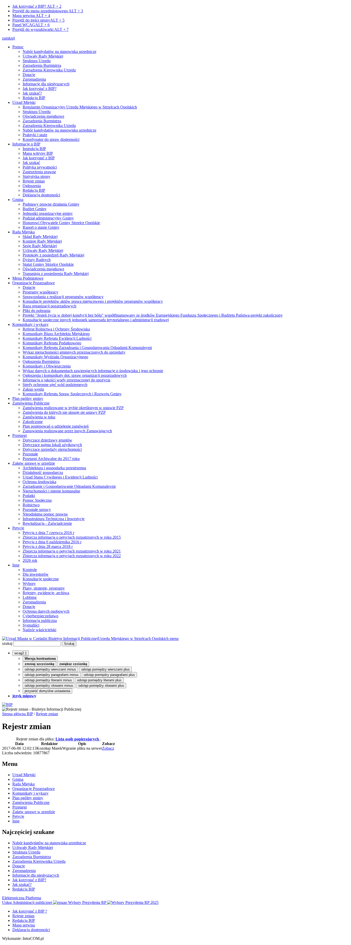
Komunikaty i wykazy (30, 324)
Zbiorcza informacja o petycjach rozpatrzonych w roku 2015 (72, 537)
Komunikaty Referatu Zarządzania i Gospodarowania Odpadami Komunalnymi (87, 347)
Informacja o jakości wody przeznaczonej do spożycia (66, 380)
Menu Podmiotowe (27, 278)
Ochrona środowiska (39, 482)
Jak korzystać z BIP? (36, 6)
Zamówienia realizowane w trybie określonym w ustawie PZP (73, 408)
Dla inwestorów (36, 574)
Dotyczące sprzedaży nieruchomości (52, 449)
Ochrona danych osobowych (46, 611)
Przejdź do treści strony (38, 20)
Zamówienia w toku (39, 417)
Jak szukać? (32, 93)
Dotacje (29, 74)
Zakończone (33, 421)
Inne (16, 565)
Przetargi (19, 435)
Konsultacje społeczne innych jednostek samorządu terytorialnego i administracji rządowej (96, 320)
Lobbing (29, 597)
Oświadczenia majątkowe (43, 116)
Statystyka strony (36, 176)
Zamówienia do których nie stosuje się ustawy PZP (64, 412)
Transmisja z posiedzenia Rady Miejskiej (56, 273)
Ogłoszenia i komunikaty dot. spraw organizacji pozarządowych (75, 375)
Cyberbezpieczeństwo (40, 616)
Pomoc (18, 47)
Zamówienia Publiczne (31, 403)
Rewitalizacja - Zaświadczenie (47, 523)
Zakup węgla (33, 389)
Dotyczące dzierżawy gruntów (47, 440)
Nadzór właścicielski (39, 630)
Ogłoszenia (32, 186)
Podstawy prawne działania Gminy (51, 204)
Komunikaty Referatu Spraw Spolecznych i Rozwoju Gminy (72, 394)
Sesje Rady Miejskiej (40, 246)
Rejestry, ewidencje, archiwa (46, 593)
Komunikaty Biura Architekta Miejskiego (56, 334)
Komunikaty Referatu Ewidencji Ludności (57, 338)
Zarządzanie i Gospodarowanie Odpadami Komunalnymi (69, 486)
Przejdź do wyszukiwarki (40, 29)
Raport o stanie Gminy (41, 227)
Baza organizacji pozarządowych (49, 306)
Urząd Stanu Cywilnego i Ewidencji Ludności (60, 477)
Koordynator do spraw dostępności (51, 139)
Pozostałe (30, 454)
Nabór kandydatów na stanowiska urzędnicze (59, 51)
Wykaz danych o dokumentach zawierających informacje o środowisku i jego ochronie (93, 371)
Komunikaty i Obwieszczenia (47, 366)
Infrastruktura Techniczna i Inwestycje (54, 519)
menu (174, 638)
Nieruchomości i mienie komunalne (51, 491)
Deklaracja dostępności (41, 195)
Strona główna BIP (17, 714)
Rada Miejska (23, 232)
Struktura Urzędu (37, 61)
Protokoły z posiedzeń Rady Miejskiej (53, 255)
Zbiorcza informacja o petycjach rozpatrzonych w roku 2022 (72, 556)
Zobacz (108, 748)
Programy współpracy (40, 292)
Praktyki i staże (35, 135)
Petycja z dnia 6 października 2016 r (52, 542)
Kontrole (30, 569)
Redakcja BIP (34, 98)
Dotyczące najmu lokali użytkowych (52, 445)
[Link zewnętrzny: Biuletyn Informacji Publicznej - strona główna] (7, 704)
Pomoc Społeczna (37, 500)
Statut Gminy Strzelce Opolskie (48, 264)
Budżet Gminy (35, 209)
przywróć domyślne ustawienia (47, 691)
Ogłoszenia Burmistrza (41, 361)
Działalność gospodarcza (43, 472)
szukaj (7, 643)
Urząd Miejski (23, 102)
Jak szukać (31, 162)
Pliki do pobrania (36, 310)
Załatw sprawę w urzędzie (33, 463)
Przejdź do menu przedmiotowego (47, 11)
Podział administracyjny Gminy (48, 218)
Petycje (18, 528)
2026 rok (30, 560)
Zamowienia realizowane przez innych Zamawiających (67, 431)
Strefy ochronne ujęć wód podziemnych (55, 384)
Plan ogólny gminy (27, 398)
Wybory (29, 583)
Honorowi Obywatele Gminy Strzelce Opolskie (61, 223)
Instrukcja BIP (34, 148)
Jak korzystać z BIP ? (29, 911)
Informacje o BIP (26, 144)
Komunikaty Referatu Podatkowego (52, 343)
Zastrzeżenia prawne (39, 172)
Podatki (29, 495)
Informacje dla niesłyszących (46, 84)
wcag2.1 (20, 653)
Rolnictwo (31, 505)
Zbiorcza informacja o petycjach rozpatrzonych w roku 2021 (72, 551)
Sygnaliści (31, 625)
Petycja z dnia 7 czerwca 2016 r (48, 532)
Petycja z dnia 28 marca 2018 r (48, 546)
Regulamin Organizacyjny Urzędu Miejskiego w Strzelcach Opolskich (80, 107)
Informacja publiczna (40, 620)
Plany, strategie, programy (44, 588)
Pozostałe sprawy (37, 509)
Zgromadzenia (34, 79)
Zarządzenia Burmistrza (42, 65)
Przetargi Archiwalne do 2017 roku (51, 458)
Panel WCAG (31, 25)
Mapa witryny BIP (38, 153)
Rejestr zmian (34, 181)
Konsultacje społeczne (41, 579)
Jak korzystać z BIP (39, 158)
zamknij (8, 38)
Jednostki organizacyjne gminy (48, 213)
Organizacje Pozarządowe (33, 283)
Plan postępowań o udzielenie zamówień (56, 426)
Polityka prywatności (40, 167)
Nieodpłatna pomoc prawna (45, 514)
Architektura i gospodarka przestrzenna (54, 468)
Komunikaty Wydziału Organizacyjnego (55, 357)
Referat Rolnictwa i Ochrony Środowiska (56, 329)
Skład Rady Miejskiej (40, 236)
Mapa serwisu (31, 15)
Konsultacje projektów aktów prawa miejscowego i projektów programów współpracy (93, 301)
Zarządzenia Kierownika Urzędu (49, 70)
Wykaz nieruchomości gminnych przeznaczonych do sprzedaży (74, 352)
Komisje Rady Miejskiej (42, 241)
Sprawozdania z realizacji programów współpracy (63, 297)
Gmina (17, 199)
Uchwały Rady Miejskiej (43, 56)
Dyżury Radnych (37, 260)
